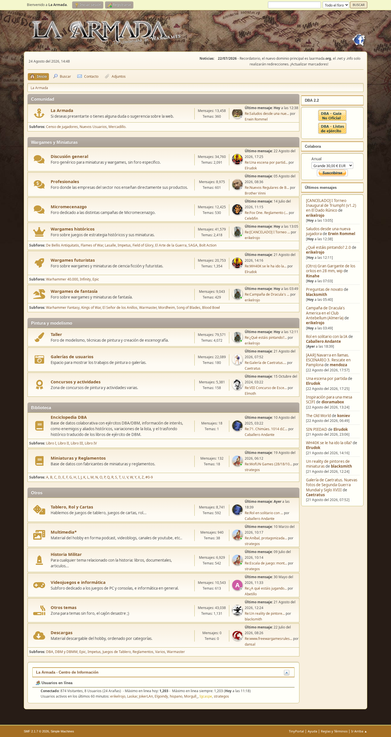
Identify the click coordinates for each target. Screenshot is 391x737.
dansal (250, 644)
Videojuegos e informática (78, 582)
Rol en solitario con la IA (326, 336)
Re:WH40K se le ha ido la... (266, 266)
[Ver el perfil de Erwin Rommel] (238, 116)
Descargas (61, 632)
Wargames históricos (72, 229)
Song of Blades (188, 307)
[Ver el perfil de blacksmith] (238, 613)
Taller (56, 334)
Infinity (85, 279)
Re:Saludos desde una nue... (267, 113)
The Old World (318, 415)
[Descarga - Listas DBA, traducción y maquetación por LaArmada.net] (332, 132)
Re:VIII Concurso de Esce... (266, 387)
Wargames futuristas (73, 260)
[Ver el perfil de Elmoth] (238, 387)
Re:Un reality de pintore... (265, 613)
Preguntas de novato (324, 289)
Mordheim (166, 307)
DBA (49, 651)
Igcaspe (206, 696)
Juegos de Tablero (116, 651)
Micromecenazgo (69, 206)
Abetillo (251, 594)
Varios (160, 651)
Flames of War (92, 245)
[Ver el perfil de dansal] (238, 638)
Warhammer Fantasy (63, 307)
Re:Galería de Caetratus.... (265, 362)
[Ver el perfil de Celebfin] (238, 212)
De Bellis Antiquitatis (62, 245)
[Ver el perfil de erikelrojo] (238, 235)
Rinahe (312, 276)
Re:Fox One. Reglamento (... (266, 212)
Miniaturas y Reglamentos (78, 458)
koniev (343, 415)
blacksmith (316, 294)
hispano (176, 696)
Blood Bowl (211, 307)
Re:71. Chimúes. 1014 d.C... (266, 428)
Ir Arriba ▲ (359, 731)
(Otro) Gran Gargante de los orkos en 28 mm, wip (330, 268)
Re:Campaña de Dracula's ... (267, 294)
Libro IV (91, 443)
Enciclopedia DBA (69, 417)
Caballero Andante (323, 341)
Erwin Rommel (341, 233)
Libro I (51, 443)
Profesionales (65, 181)
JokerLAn (146, 696)
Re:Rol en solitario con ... (264, 512)
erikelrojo (315, 215)
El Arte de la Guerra (171, 245)
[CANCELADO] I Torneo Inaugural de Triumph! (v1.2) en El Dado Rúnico (331, 205)
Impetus (124, 245)
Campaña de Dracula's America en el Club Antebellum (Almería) (325, 313)
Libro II (63, 443)
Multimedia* (64, 532)
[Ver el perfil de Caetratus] (238, 362)
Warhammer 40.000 (62, 279)
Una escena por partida (327, 378)
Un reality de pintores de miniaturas (328, 464)
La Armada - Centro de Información (67, 672)
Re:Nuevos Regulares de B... (267, 187)
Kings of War (91, 307)
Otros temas (63, 607)
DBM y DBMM (66, 651)
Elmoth (250, 393)
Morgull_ (191, 696)
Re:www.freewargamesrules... (268, 638)
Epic (95, 279)
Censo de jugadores (62, 126)
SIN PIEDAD (316, 429)
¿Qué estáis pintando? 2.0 (328, 247)
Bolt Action (207, 245)
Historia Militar (66, 554)
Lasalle (110, 245)
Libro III (77, 443)
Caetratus (315, 494)
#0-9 (149, 477)
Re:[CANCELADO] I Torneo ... (267, 232)
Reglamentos (143, 651)
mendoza (338, 364)
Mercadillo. (117, 126)
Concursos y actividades (75, 381)
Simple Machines (62, 731)
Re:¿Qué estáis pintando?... (266, 337)
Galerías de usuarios (72, 356)
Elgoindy (161, 696)
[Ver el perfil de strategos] (238, 464)
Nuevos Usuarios (93, 126)
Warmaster (148, 307)
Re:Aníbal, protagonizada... (266, 538)
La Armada (62, 110)
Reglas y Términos (334, 731)
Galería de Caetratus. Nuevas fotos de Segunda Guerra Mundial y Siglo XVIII (331, 484)
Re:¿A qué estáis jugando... (266, 588)
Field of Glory (143, 245)
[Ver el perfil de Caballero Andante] (238, 429)
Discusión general (69, 156)
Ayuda (312, 731)
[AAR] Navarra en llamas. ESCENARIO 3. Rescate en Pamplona (328, 360)
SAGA (193, 245)
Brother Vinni (255, 193)
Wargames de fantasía (74, 291)
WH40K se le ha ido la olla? (329, 442)
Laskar (132, 696)
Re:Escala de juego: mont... (266, 563)
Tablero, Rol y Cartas (72, 507)
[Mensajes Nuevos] (39, 113)
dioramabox (332, 401)
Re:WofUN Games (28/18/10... (268, 464)
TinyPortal (296, 731)
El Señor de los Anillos (119, 307)
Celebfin (251, 218)
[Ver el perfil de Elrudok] (238, 162)
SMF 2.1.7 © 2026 (36, 731)
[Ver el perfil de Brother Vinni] (238, 187)
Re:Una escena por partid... (266, 162)
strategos (252, 469)
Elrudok (313, 383)
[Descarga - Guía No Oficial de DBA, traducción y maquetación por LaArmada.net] (332, 119)
